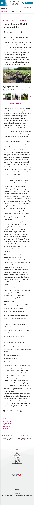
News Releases (4, 11)
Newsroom (4, 8)
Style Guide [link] (22, 439)
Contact (21, 11)
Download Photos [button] (18, 103)
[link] (4, 410)
